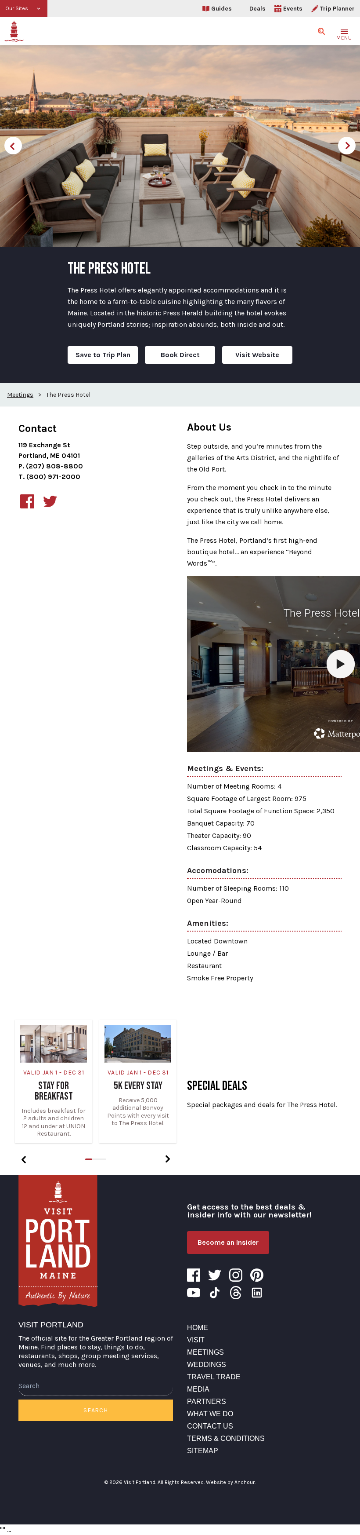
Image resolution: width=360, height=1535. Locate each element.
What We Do (210, 1414)
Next (347, 145)
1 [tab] (88, 1159)
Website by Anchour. (231, 1482)
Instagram (236, 1275)
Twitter (214, 1275)
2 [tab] (95, 1159)
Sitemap (202, 1451)
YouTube (193, 1292)
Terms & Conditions (226, 1438)
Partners (206, 1401)
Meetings (205, 1352)
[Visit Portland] (14, 31)
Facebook (193, 1275)
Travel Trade (214, 1377)
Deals (257, 8)
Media (198, 1389)
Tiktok (214, 1292)
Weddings (206, 1364)
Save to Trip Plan (103, 355)
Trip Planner (337, 8)
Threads (236, 1292)
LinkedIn (257, 1292)
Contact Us (210, 1426)
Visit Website (257, 355)
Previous (13, 145)
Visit (196, 1340)
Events (292, 8)
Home (197, 1327)
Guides (221, 8)
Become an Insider (228, 1242)
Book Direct (180, 355)
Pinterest (257, 1275)
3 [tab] (102, 1159)
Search (95, 1410)
